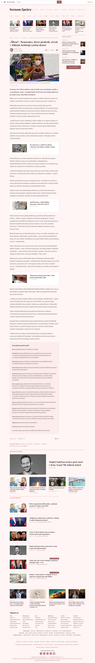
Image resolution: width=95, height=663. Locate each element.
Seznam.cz (90, 2)
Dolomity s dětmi (64, 627)
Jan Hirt (24, 621)
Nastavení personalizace (51, 647)
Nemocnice (22, 444)
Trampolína (40, 633)
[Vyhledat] (59, 2)
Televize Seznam (49, 645)
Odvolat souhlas (40, 647)
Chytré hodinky (69, 635)
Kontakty (42, 642)
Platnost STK (76, 627)
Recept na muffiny (52, 619)
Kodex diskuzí (68, 645)
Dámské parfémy (43, 635)
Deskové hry (56, 635)
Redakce (48, 642)
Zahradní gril (68, 633)
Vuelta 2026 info (26, 618)
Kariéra (31, 642)
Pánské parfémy (77, 635)
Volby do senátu (13, 625)
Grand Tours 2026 (26, 627)
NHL (36, 627)
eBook (48, 50)
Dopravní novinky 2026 (78, 621)
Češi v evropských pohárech (65, 631)
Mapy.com (33, 631)
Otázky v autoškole (77, 625)
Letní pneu (50, 635)
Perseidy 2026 (48, 631)
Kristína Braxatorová (44, 522)
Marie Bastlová (42, 578)
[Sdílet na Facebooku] (56, 438)
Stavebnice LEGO (35, 635)
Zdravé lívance (51, 621)
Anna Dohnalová (42, 536)
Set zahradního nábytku (59, 633)
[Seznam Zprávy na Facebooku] (41, 653)
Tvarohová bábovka (52, 623)
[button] (15, 23)
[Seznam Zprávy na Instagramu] (47, 653)
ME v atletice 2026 (39, 623)
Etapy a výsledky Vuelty (27, 619)
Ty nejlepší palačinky (52, 618)
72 (58, 50)
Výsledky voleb (13, 621)
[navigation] (2, 2)
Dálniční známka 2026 (78, 619)
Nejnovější (66, 37)
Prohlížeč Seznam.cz (38, 645)
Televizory (62, 635)
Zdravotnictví (37, 444)
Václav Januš (41, 550)
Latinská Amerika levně (66, 625)
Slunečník (45, 633)
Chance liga (37, 618)
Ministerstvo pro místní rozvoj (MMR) (18, 446)
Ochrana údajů (60, 642)
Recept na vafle (51, 625)
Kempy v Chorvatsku (65, 618)
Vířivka (73, 633)
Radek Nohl (18, 49)
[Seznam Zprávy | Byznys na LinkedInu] (54, 653)
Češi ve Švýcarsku (65, 623)
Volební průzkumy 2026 (15, 619)
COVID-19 (43, 444)
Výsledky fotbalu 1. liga (40, 619)
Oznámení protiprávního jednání (23, 645)
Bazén (27, 633)
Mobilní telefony (27, 635)
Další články (73, 67)
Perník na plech (51, 627)
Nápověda (36, 642)
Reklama (53, 642)
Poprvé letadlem (64, 619)
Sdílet (54, 50)
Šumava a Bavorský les (66, 621)
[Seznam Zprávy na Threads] (51, 653)
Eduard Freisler (42, 564)
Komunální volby (13, 627)
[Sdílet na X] (58, 438)
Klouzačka (51, 633)
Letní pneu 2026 (77, 618)
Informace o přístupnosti (71, 642)
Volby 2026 (12, 618)
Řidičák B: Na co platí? (78, 623)
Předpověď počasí (40, 631)
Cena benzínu (55, 631)
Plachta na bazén (33, 633)
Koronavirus (29, 444)
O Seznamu (25, 642)
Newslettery (76, 645)
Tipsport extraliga (39, 621)
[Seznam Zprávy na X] (44, 653)
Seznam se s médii (59, 645)
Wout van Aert (25, 625)
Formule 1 (37, 625)
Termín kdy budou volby (15, 623)
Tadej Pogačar (25, 623)
